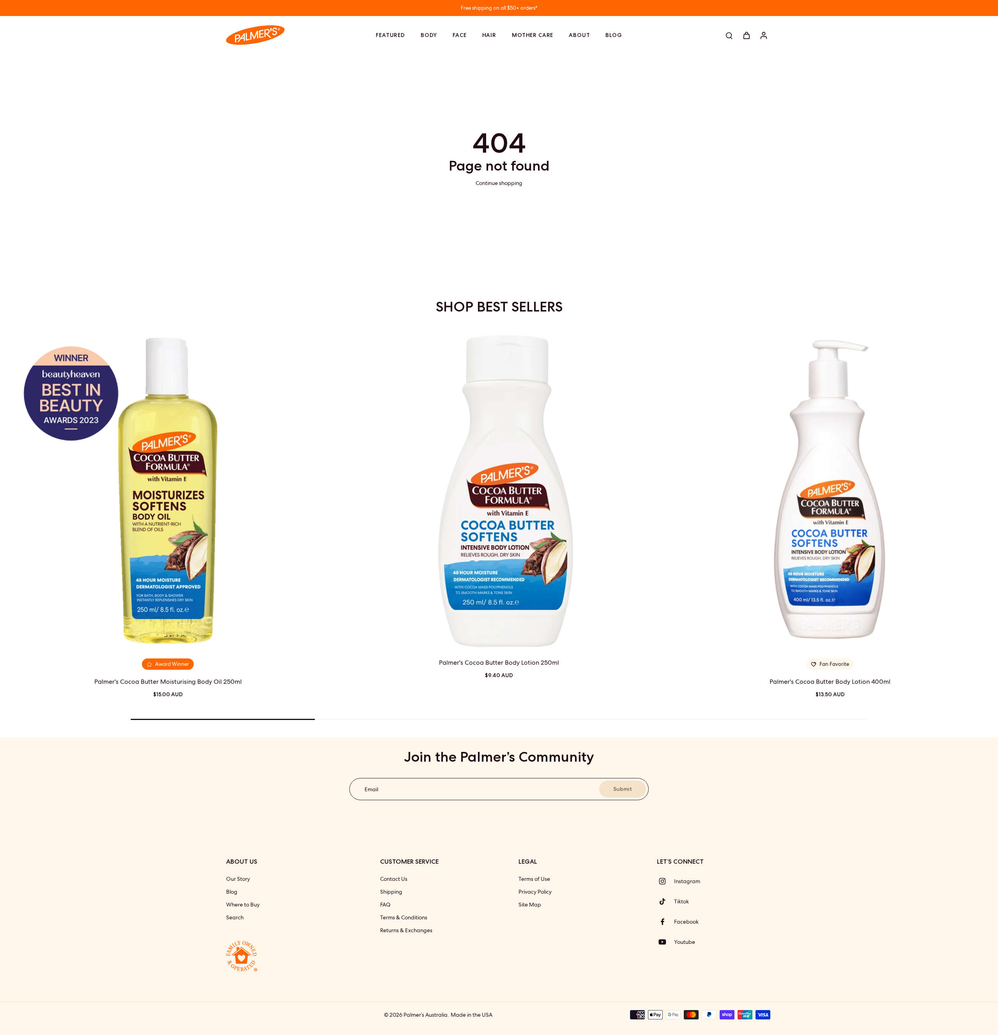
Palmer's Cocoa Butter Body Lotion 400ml (830, 682)
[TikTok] (665, 901)
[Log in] (763, 35)
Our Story (238, 878)
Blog (231, 891)
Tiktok (681, 901)
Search (235, 917)
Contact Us (393, 878)
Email (371, 788)
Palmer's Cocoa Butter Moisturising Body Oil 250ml (168, 682)
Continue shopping (499, 183)
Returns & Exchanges (406, 930)
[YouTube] (665, 942)
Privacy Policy (535, 891)
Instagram (687, 881)
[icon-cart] (746, 35)
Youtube (684, 941)
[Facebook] (665, 921)
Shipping (391, 891)
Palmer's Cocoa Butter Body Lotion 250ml (499, 662)
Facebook (686, 921)
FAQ (385, 904)
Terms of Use (534, 878)
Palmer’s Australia (425, 1014)
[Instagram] (665, 881)
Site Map (529, 904)
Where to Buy (243, 904)
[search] (729, 35)
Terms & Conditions (403, 917)
